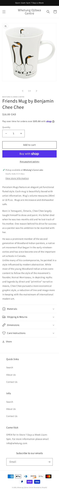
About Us (11, 374)
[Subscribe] (49, 462)
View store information (17, 178)
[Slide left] (22, 90)
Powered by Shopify (40, 487)
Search (9, 367)
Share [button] (9, 341)
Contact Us (11, 381)
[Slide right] (36, 90)
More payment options (29, 161)
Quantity (6, 127)
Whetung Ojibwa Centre (25, 487)
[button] (3, 11)
